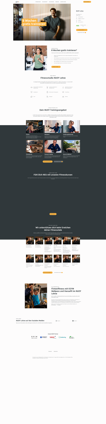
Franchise (57, 1)
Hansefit (59, 304)
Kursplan (79, 20)
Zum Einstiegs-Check (81, 32)
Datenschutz (56, 351)
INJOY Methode (51, 1)
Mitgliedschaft (44, 1)
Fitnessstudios (38, 1)
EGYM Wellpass (53, 304)
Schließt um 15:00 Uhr (81, 26)
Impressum (50, 351)
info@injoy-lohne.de (81, 18)
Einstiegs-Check (63, 1)
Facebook (75, 320)
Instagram (58, 320)
